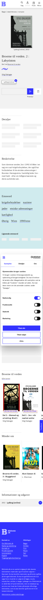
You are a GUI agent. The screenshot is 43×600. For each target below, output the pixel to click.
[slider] (21, 33)
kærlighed (7, 214)
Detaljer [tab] (22, 263)
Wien (14, 220)
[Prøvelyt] (30, 91)
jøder (4, 208)
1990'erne (25, 220)
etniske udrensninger (21, 208)
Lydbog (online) (9, 82)
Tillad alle (21, 328)
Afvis (21, 341)
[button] (21, 502)
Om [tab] (35, 263)
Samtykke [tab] (8, 263)
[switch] (37, 305)
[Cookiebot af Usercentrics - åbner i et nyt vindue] (30, 257)
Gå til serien (6, 379)
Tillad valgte (21, 335)
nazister (27, 202)
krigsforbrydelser (11, 202)
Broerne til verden (12, 374)
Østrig (5, 220)
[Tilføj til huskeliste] (38, 91)
